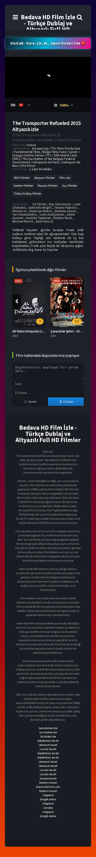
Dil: (14, 105)
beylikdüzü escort (48, 740)
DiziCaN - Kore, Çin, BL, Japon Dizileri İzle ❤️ (48, 43)
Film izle (64, 178)
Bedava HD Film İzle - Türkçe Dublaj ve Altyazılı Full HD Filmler (48, 26)
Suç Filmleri (69, 186)
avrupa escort (48, 778)
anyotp (48, 807)
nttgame (48, 795)
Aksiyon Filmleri (44, 178)
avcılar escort (48, 749)
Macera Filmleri (48, 186)
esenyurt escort (48, 745)
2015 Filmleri (22, 178)
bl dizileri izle (48, 736)
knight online (48, 799)
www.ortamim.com (48, 786)
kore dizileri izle (48, 728)
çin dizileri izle (48, 732)
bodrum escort (48, 782)
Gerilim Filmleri (23, 186)
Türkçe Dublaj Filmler (27, 193)
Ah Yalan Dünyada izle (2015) (33, 331)
